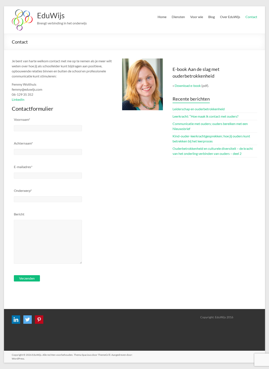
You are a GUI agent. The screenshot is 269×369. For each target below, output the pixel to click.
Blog (211, 17)
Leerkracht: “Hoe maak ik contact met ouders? (205, 116)
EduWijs (51, 15)
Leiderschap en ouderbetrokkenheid (199, 109)
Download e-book (188, 86)
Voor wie (196, 17)
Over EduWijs (230, 17)
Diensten (178, 17)
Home (162, 17)
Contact (251, 17)
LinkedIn (18, 99)
